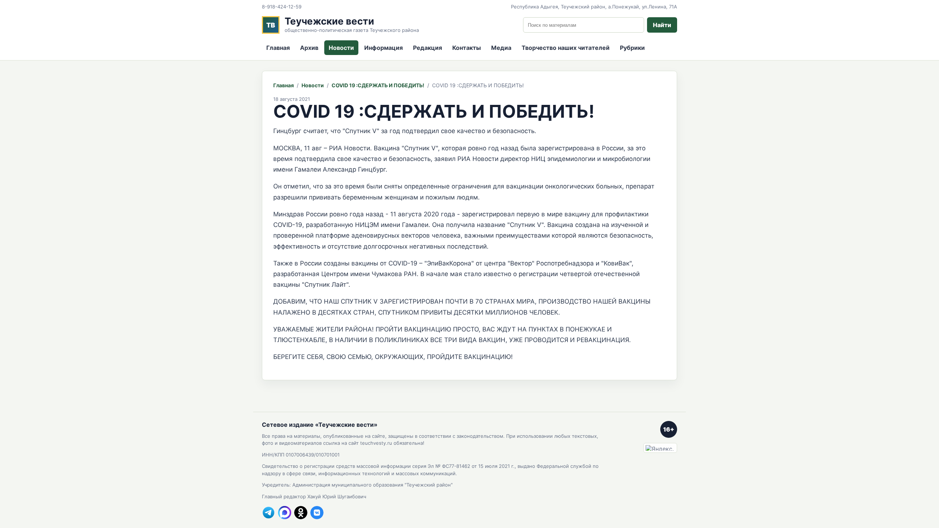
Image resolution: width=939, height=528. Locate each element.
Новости (341, 47)
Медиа (501, 47)
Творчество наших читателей (566, 47)
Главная (278, 47)
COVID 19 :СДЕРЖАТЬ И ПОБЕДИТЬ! (378, 85)
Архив (309, 47)
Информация (383, 47)
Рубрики (632, 47)
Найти (662, 25)
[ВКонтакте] (317, 512)
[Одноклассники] (300, 512)
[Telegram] (268, 512)
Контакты (466, 47)
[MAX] (284, 512)
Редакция (427, 47)
